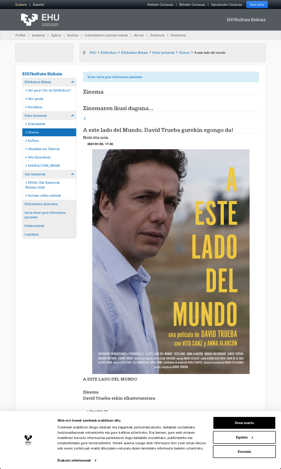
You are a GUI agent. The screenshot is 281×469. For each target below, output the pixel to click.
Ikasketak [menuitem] (38, 35)
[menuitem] (21, 4)
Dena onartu (244, 423)
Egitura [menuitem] (56, 35)
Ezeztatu (244, 451)
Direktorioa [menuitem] (178, 35)
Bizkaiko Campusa (192, 4)
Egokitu (242, 437)
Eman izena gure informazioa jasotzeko (115, 77)
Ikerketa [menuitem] (72, 35)
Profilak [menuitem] (20, 35)
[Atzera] (84, 118)
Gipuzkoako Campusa (226, 4)
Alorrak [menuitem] (139, 35)
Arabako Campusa (160, 4)
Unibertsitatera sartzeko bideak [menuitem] (106, 35)
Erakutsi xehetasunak (74, 460)
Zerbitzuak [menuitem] (157, 35)
